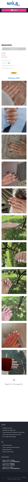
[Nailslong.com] (14, 3)
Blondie (13, 465)
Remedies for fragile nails (9, 430)
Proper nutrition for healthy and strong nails (13, 432)
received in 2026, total (14, 74)
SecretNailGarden (15, 461)
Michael (12, 463)
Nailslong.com (11, 477)
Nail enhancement (7, 449)
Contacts (18, 479)
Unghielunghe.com (18, 477)
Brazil (7, 63)
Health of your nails (7, 428)
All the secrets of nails (8, 451)
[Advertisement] (14, 28)
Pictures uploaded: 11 (6, 60)
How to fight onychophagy (9, 436)
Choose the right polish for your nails (12, 434)
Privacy (14, 479)
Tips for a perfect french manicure (11, 447)
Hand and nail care (7, 445)
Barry (13, 460)
